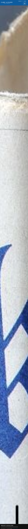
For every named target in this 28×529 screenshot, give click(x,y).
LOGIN (25, 1)
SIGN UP (19, 1)
